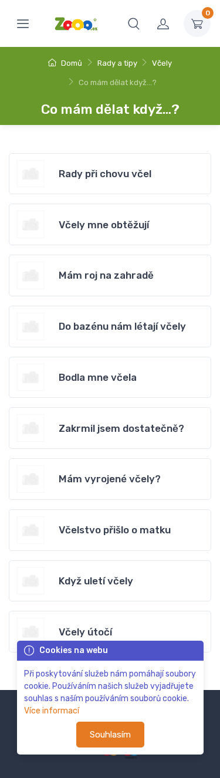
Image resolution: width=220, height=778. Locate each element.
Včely (162, 63)
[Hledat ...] (133, 23)
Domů (70, 63)
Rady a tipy (117, 63)
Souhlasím (110, 734)
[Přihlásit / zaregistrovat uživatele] (163, 23)
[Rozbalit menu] (22, 23)
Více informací (51, 711)
